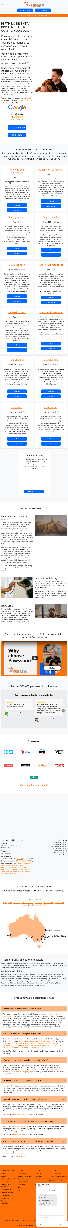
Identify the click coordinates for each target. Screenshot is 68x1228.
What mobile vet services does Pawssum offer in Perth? (25, 1060)
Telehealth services (18, 1114)
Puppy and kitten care (51, 312)
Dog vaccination (51, 217)
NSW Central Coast (27, 903)
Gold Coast (35, 905)
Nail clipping (17, 359)
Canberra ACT (59, 903)
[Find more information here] (51, 1202)
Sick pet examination (25, 1176)
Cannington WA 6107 (25, 861)
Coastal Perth (21, 863)
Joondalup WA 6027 (11, 861)
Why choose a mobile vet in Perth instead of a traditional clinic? (28, 1141)
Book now (17, 205)
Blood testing (51, 407)
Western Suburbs (13, 874)
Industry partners (7, 1192)
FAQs (20, 1187)
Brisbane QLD (26, 905)
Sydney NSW (7, 903)
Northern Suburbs (25, 1045)
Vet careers (5, 1182)
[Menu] (2, 4)
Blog (19, 1190)
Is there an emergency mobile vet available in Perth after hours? (29, 1121)
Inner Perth (11, 865)
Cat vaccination (17, 264)
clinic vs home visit (21, 1156)
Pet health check (17, 312)
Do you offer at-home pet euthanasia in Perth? (22, 1080)
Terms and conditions (59, 1176)
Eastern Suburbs (24, 1043)
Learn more (17, 210)
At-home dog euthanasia (17, 171)
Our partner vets (6, 1190)
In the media (5, 1195)
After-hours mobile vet (51, 264)
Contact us (4, 1176)
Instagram (38, 1176)
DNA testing (17, 407)
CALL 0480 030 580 (25, 10)
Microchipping (51, 359)
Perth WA (20, 859)
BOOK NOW (43, 10)
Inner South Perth (22, 865)
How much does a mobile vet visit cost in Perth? (22, 1008)
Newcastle (16, 903)
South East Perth (18, 872)
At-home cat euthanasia (51, 169)
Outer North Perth (13, 869)
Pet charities (5, 1198)
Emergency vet (17, 217)
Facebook (38, 1173)
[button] (4, 710)
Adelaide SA (38, 903)
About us (4, 1173)
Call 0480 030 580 (34, 491)
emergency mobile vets (21, 1127)
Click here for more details (34, 785)
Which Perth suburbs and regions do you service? (23, 1033)
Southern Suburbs (24, 1047)
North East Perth (14, 867)
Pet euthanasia (23, 1179)
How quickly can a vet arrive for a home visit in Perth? (25, 1099)
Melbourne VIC (49, 903)
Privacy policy (56, 1173)
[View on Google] (6, 713)
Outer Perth (25, 869)
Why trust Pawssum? (8, 1179)
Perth (3, 872)
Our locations (22, 1185)
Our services (22, 1173)
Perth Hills (8, 872)
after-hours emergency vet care (24, 1072)
